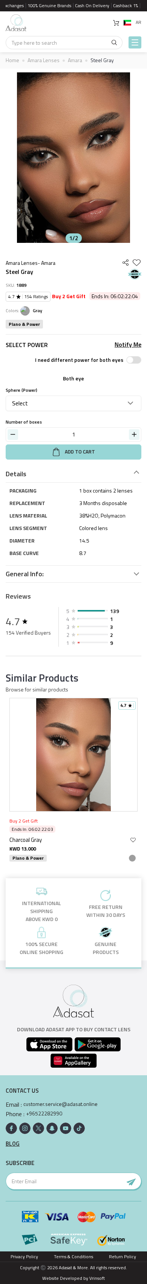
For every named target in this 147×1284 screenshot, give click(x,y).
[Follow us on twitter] (38, 1128)
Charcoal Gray (25, 840)
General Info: (25, 574)
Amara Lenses (44, 60)
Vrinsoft (96, 1278)
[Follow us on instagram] (25, 1128)
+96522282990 (44, 1113)
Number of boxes (24, 422)
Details (16, 474)
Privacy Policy (24, 1256)
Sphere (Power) (21, 390)
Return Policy (122, 1256)
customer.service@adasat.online (60, 1104)
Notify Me (128, 344)
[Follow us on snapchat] (52, 1128)
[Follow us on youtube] (65, 1128)
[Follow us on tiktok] (79, 1128)
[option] (73, 157)
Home (12, 60)
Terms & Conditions (73, 1256)
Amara (75, 60)
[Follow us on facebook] (11, 1128)
